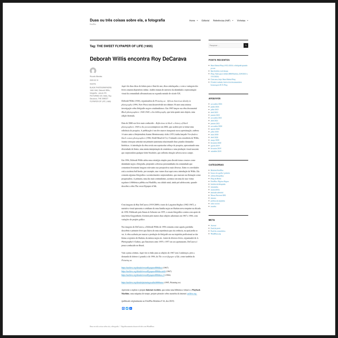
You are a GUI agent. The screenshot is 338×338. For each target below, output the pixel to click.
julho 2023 (215, 109)
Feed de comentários (218, 231)
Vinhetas (241, 20)
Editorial (205, 20)
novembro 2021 (216, 118)
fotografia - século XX (98, 93)
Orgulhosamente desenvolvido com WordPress (137, 326)
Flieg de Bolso (216, 178)
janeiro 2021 (215, 123)
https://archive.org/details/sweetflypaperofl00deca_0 (143, 275)
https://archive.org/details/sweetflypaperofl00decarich (143, 271)
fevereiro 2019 (216, 148)
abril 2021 (214, 120)
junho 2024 (215, 106)
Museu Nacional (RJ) (218, 195)
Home (192, 20)
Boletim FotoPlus (217, 170)
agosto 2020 (215, 129)
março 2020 (215, 140)
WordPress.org (216, 234)
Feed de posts (215, 228)
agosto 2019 (215, 145)
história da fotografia (218, 184)
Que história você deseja (219, 71)
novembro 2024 (216, 104)
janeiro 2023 (215, 115)
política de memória (218, 201)
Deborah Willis (104, 90)
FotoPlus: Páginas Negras (220, 181)
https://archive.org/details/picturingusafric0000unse (142, 282)
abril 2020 (214, 137)
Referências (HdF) (221, 20)
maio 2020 (214, 134)
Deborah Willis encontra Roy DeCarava (138, 58)
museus (213, 198)
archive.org (192, 293)
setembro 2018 (216, 151)
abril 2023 (214, 112)
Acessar (213, 225)
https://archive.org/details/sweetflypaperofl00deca (141, 267)
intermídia (214, 187)
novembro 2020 (216, 126)
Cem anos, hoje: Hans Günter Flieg (223, 79)
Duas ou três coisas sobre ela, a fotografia (127, 20)
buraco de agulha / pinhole (220, 173)
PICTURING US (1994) (98, 95)
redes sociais (215, 203)
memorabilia (215, 189)
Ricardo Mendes (96, 76)
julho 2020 (215, 131)
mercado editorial (217, 192)
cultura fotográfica (217, 176)
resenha (93, 83)
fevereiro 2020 (216, 143)
